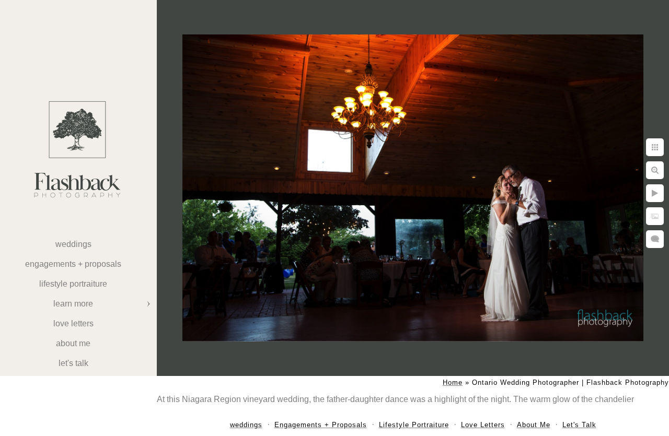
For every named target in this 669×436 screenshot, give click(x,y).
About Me (73, 343)
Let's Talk (73, 363)
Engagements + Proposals (73, 264)
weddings (73, 244)
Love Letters (73, 323)
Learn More (73, 303)
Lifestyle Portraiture (73, 283)
